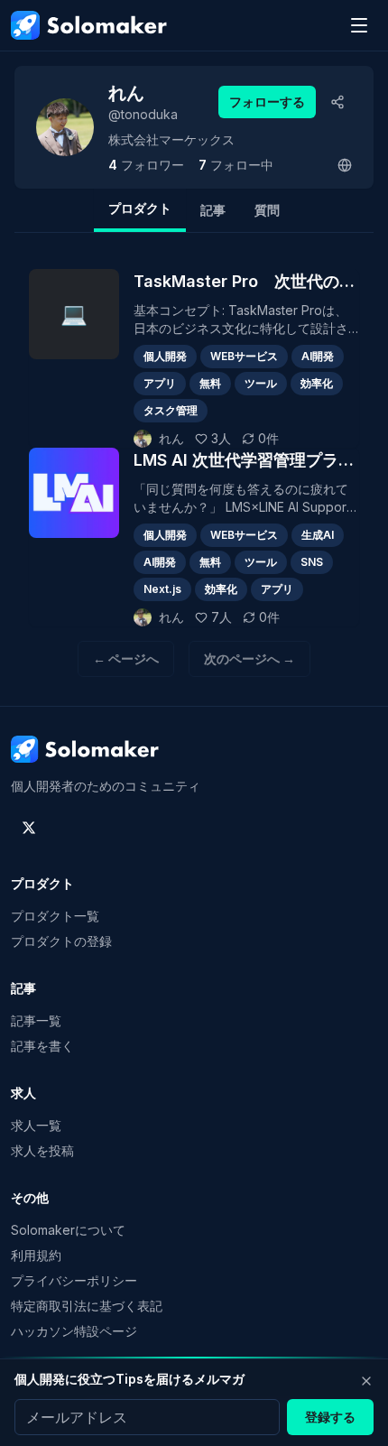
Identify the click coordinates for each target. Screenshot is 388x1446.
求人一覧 (36, 1125)
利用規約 (36, 1255)
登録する (330, 1416)
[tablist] (194, 210)
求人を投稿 (42, 1150)
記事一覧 (36, 1020)
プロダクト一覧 (55, 915)
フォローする (267, 101)
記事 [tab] (213, 210)
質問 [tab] (267, 210)
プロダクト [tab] (139, 208)
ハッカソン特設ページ (74, 1331)
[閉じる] (366, 1381)
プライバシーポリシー (74, 1280)
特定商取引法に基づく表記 (86, 1305)
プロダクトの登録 (61, 941)
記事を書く (42, 1045)
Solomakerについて (68, 1229)
